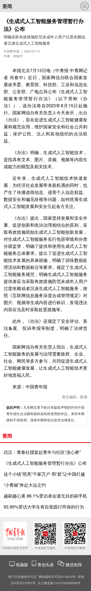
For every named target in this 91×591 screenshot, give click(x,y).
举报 (81, 576)
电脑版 (22, 564)
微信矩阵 (74, 564)
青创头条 (46, 564)
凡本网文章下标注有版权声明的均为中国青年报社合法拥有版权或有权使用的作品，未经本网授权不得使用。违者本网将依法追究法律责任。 (45, 413)
